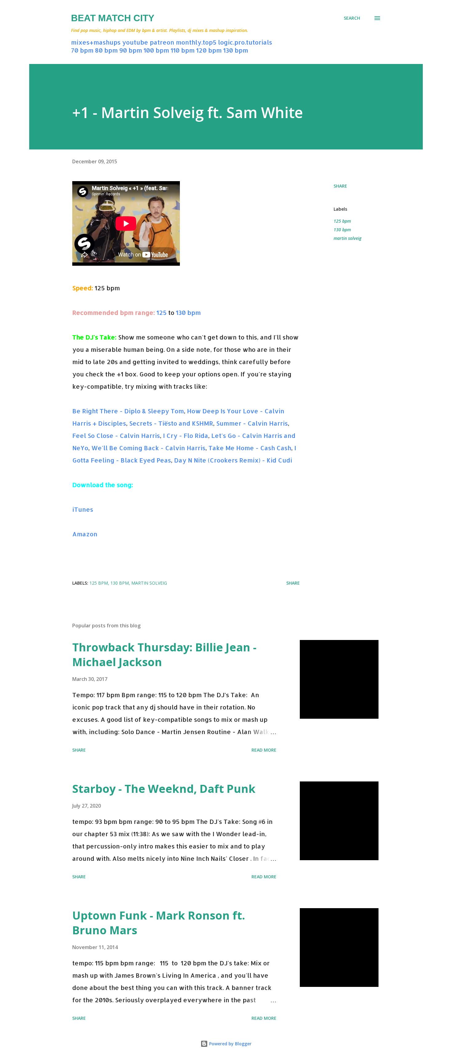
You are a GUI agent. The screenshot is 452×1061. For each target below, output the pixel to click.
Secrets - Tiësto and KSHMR (171, 423)
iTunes (82, 509)
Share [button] (340, 186)
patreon (162, 42)
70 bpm (82, 50)
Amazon (84, 534)
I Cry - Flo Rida (185, 435)
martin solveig (347, 238)
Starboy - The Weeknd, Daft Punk (164, 788)
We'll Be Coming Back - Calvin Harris (148, 448)
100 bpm (156, 50)
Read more (264, 750)
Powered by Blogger (230, 1044)
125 (162, 312)
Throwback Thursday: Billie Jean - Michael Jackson (164, 655)
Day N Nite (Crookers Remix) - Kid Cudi (233, 460)
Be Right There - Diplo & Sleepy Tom (128, 411)
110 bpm (183, 50)
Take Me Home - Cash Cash (249, 448)
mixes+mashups (96, 42)
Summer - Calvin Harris (252, 423)
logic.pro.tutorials (245, 42)
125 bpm (342, 221)
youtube (135, 42)
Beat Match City (112, 18)
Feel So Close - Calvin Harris (116, 435)
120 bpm (209, 50)
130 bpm (235, 50)
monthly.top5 (196, 42)
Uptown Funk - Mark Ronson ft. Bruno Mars (158, 923)
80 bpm (106, 50)
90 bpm (130, 50)
